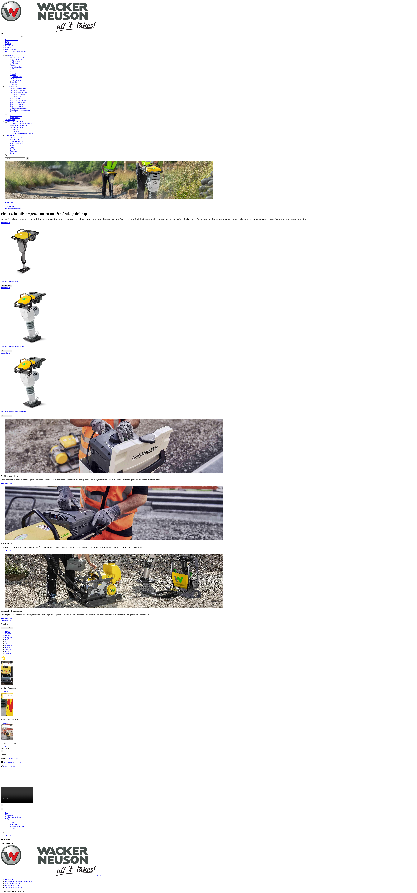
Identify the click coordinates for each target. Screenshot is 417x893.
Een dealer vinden (11, 40)
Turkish (7, 643)
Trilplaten (15, 63)
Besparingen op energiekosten (20, 110)
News (12, 145)
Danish (7, 647)
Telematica (15, 131)
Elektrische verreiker (17, 104)
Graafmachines (17, 67)
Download (4, 692)
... (6, 204)
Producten (10, 55)
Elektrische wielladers (17, 102)
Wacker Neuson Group (13, 817)
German (8, 634)
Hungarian (8, 638)
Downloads (13, 151)
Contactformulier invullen (12, 762)
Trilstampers (16, 61)
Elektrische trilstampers (17, 94)
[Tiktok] (9, 844)
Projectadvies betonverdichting (22, 133)
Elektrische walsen (16, 98)
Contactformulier (6, 836)
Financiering (14, 129)
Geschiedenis (14, 139)
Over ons (10, 135)
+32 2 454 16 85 (13, 758)
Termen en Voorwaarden (13, 887)
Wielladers (15, 69)
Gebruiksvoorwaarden (13, 883)
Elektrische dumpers (16, 106)
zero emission (12, 86)
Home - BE (9, 202)
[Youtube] (12, 844)
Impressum (9, 880)
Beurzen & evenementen (18, 143)
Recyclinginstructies (12, 885)
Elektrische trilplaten (17, 96)
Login (7, 42)
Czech (7, 641)
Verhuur (10, 114)
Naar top (99, 876)
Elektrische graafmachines (18, 100)
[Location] (2, 844)
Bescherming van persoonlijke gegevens (19, 881)
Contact (8, 44)
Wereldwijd (9, 46)
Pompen (14, 84)
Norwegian (9, 645)
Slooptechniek (17, 77)
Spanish (8, 653)
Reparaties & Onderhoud (18, 125)
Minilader (13, 75)
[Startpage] (48, 32)
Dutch (24, 51)
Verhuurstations (15, 118)
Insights (12, 147)
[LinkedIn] (14, 844)
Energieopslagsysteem (19, 108)
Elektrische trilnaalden (17, 90)
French (19, 51)
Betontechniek (17, 59)
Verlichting (13, 82)
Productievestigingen (17, 141)
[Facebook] (7, 844)
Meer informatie (7, 286)
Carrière (8, 48)
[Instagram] (4, 844)
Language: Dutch (7, 628)
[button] (12, 49)
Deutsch (14, 51)
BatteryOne (13, 112)
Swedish (8, 649)
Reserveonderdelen (16, 127)
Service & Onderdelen (15, 122)
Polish (7, 651)
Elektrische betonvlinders (18, 92)
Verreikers (15, 71)
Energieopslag (17, 81)
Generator (13, 79)
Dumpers (15, 73)
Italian (7, 639)
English (8, 51)
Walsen (12, 65)
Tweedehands (10, 120)
